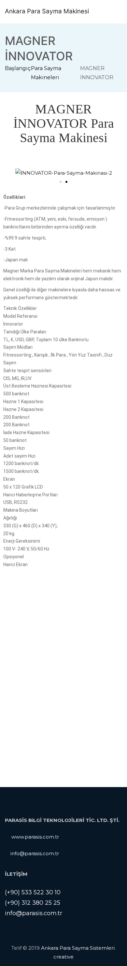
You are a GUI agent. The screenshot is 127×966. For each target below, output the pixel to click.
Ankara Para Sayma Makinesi (47, 11)
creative (63, 957)
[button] (61, 182)
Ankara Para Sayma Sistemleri (78, 948)
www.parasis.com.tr (35, 837)
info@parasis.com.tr (34, 853)
